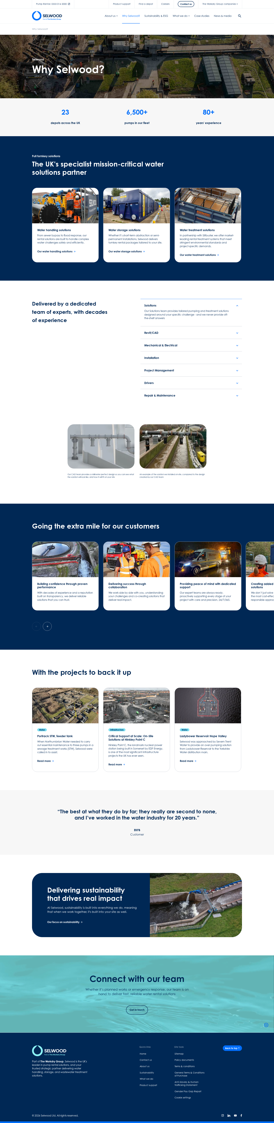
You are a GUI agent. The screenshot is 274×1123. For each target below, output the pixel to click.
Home (143, 1053)
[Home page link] (47, 16)
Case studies (201, 15)
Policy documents (184, 1060)
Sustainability (147, 1072)
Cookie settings (183, 1097)
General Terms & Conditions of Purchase (189, 1074)
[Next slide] (47, 626)
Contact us (146, 1060)
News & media (223, 15)
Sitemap (179, 1053)
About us (110, 15)
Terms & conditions (185, 1066)
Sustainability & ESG (156, 15)
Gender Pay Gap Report (188, 1091)
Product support (148, 1085)
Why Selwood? (131, 15)
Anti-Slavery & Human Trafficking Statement (187, 1083)
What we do (180, 15)
